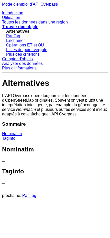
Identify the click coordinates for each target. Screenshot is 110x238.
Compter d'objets (17, 59)
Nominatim (12, 134)
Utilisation (11, 17)
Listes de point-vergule (26, 49)
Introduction (12, 13)
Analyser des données (22, 63)
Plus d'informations (19, 68)
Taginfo (8, 138)
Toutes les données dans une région (35, 22)
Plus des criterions (23, 54)
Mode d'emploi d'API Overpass (30, 4)
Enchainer (15, 40)
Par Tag (13, 36)
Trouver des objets (20, 27)
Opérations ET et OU (25, 45)
